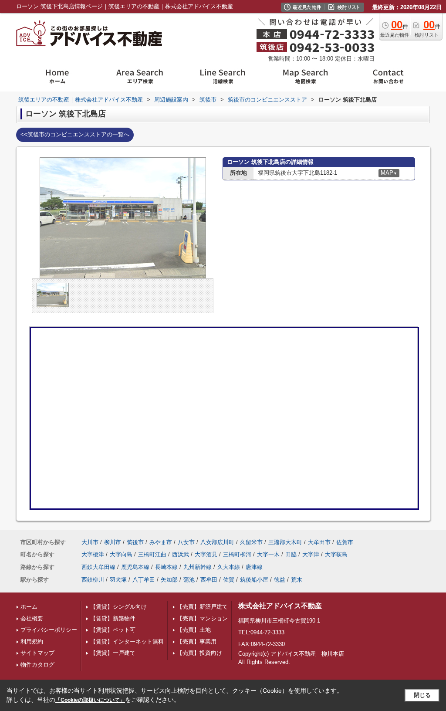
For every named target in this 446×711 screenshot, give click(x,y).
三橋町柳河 (237, 554)
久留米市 (251, 542)
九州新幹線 (197, 567)
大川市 (89, 542)
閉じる (422, 695)
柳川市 (112, 542)
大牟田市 (319, 542)
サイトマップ (37, 653)
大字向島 (121, 554)
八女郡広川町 (217, 542)
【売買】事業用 (196, 641)
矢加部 (169, 579)
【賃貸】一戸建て (112, 653)
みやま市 (160, 542)
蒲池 (189, 579)
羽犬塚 (118, 579)
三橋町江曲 (152, 554)
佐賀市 (344, 542)
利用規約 (31, 641)
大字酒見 (206, 554)
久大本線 (228, 567)
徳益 (279, 579)
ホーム (28, 606)
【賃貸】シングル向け (118, 606)
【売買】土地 (194, 629)
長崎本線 (166, 567)
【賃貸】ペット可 (112, 629)
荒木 (296, 579)
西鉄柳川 (92, 579)
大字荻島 (336, 554)
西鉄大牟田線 (98, 567)
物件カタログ (37, 664)
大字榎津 (92, 554)
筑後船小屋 (254, 579)
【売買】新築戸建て (202, 606)
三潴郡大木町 (285, 542)
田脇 (291, 554)
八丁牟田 (143, 579)
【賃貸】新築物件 (112, 618)
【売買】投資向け (199, 653)
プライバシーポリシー (48, 629)
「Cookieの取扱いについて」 (90, 700)
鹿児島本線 (135, 567)
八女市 (186, 542)
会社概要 (31, 618)
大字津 (310, 554)
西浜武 (180, 554)
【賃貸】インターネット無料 (127, 641)
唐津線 (254, 567)
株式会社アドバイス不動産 (280, 605)
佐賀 (228, 579)
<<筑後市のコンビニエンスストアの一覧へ (74, 134)
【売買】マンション (202, 618)
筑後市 (135, 542)
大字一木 (268, 554)
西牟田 (208, 579)
